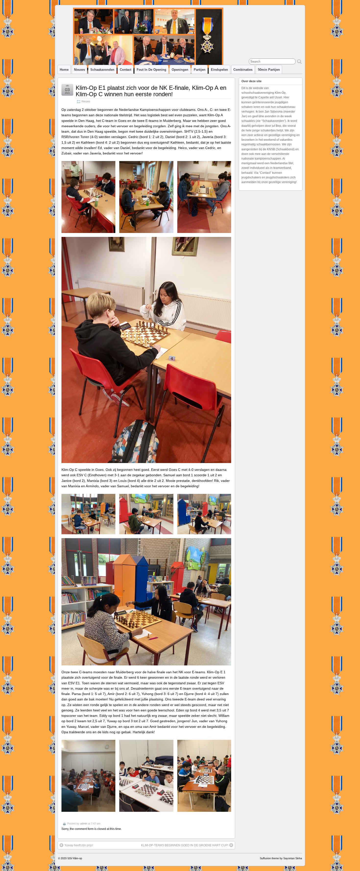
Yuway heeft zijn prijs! (78, 845)
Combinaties (242, 69)
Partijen (199, 69)
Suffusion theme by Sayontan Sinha (281, 858)
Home (64, 69)
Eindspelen (219, 69)
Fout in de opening (151, 69)
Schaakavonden (102, 69)
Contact (125, 69)
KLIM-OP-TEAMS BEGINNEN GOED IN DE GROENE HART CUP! (184, 845)
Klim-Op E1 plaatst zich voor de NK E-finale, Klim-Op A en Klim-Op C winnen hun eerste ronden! (151, 90)
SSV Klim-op (74, 858)
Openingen (180, 69)
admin (83, 823)
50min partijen (269, 69)
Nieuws (79, 69)
